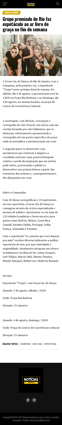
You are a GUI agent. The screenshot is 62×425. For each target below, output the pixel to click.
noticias (38, 344)
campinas (26, 344)
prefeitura (50, 344)
